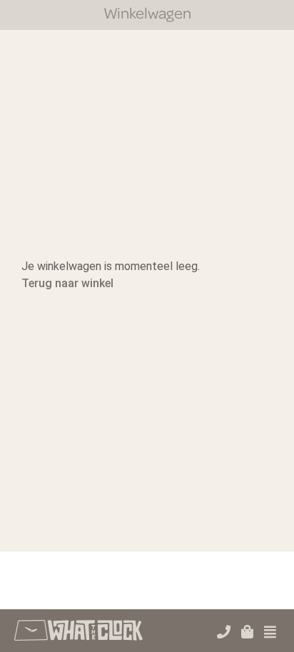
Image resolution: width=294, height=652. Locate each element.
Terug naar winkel (67, 283)
